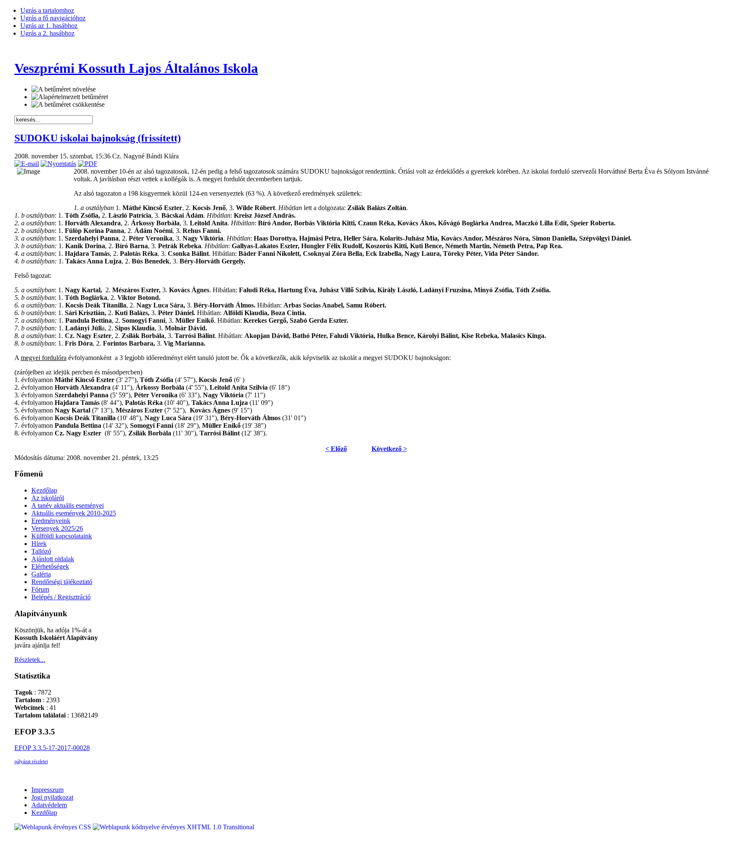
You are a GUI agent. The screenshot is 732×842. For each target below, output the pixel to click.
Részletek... (29, 659)
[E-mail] (26, 163)
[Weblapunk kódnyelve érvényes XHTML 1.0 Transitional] (173, 827)
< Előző (336, 448)
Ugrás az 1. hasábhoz (49, 25)
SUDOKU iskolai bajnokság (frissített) (97, 138)
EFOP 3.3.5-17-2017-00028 (52, 747)
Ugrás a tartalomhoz (47, 10)
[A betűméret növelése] (63, 89)
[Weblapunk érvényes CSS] (53, 827)
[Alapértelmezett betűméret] (69, 97)
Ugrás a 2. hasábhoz (47, 33)
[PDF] (87, 163)
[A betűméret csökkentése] (68, 104)
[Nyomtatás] (58, 163)
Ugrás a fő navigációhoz (53, 18)
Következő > (389, 448)
